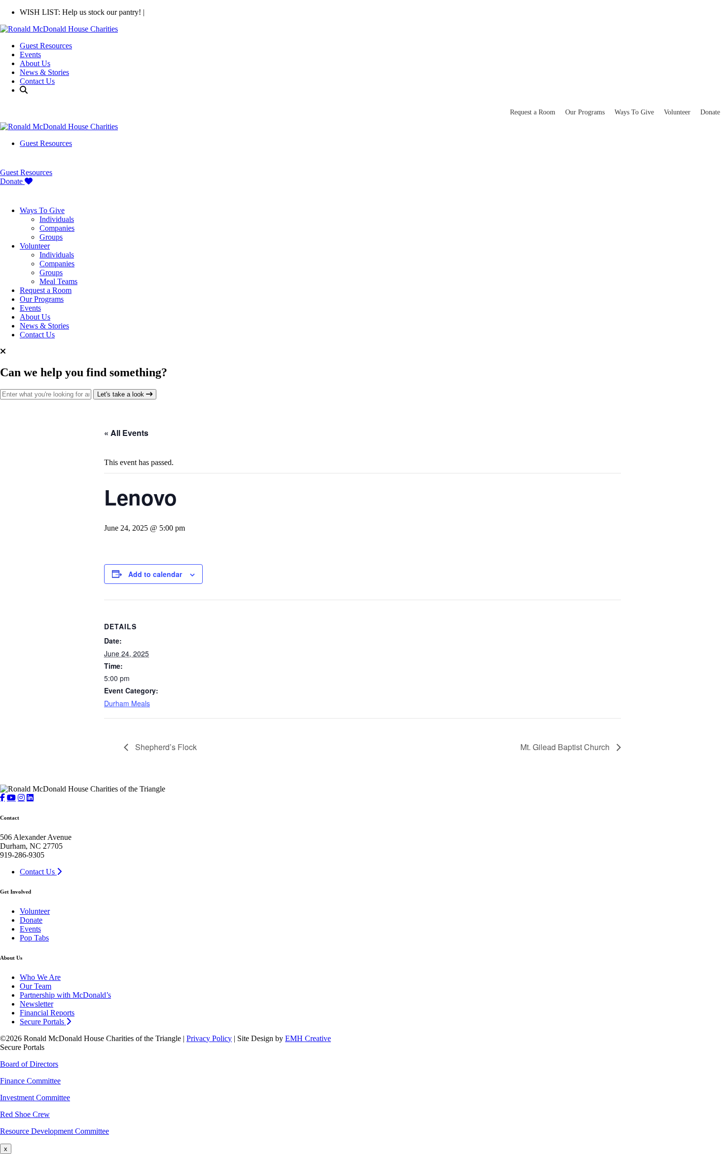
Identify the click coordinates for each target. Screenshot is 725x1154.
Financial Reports (47, 1013)
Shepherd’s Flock (165, 747)
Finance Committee (30, 1081)
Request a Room (532, 112)
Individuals (56, 219)
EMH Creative (308, 1038)
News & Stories (44, 72)
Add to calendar (155, 574)
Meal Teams (58, 281)
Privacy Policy (209, 1038)
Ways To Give (634, 112)
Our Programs (585, 112)
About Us (35, 63)
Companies (56, 228)
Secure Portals (43, 1021)
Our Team (35, 986)
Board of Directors (29, 1064)
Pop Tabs (34, 938)
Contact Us (37, 81)
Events (30, 54)
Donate (710, 112)
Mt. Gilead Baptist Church (566, 747)
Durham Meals (127, 703)
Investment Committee (35, 1097)
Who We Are (40, 977)
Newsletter (36, 1004)
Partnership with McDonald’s (65, 995)
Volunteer (677, 112)
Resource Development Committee (54, 1131)
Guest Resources (46, 45)
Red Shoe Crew (25, 1114)
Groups (51, 237)
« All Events (126, 432)
